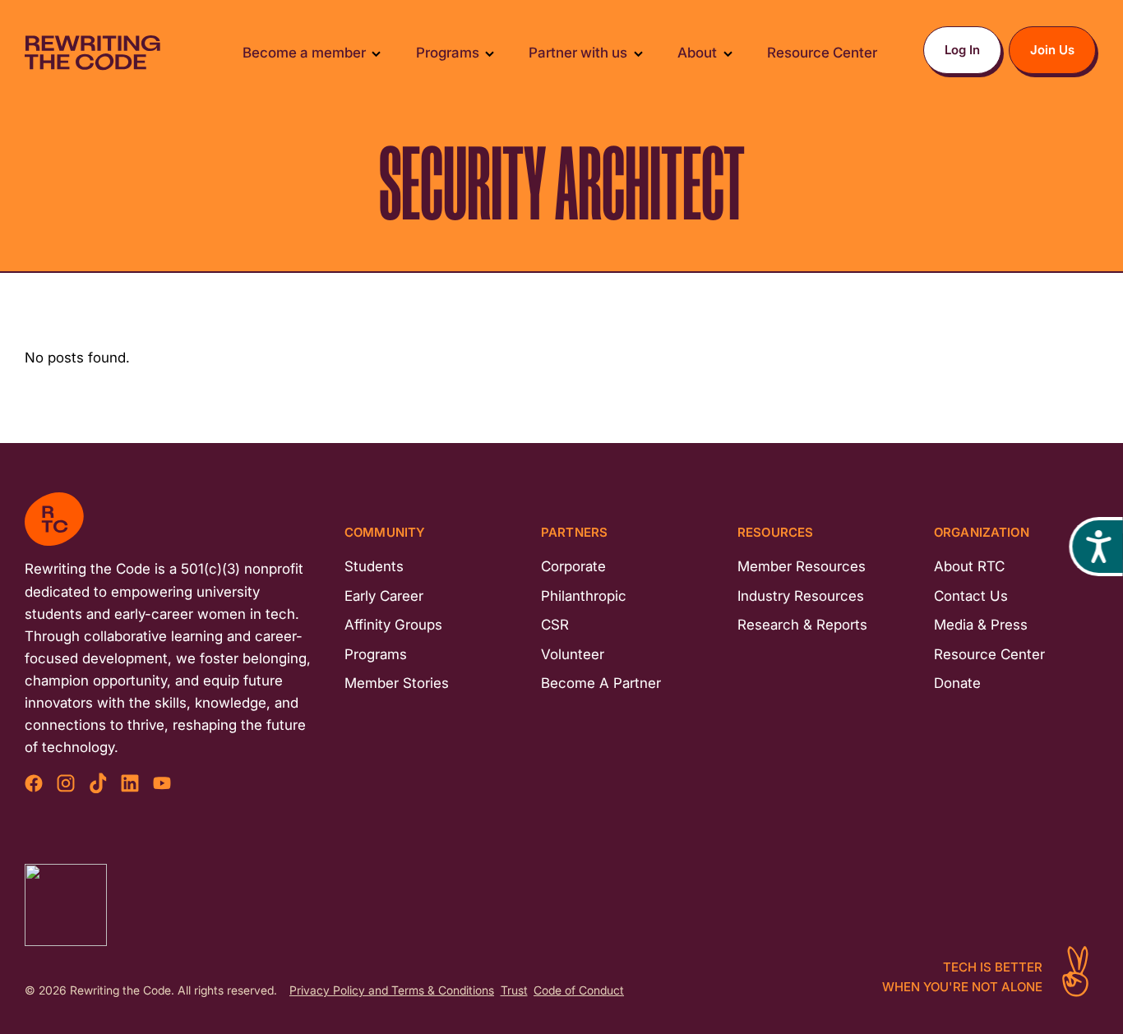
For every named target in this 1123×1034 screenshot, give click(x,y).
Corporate (573, 566)
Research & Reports (802, 624)
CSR (555, 624)
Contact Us (971, 596)
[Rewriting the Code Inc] (66, 905)
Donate (957, 683)
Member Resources (801, 566)
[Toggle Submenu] (376, 53)
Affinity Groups (393, 624)
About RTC (969, 566)
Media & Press (981, 624)
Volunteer (572, 654)
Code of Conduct (579, 991)
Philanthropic (583, 596)
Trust (514, 991)
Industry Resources (800, 596)
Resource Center (989, 654)
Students (374, 566)
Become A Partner (601, 683)
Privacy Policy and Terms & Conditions (391, 991)
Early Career (383, 596)
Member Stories (396, 683)
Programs (375, 654)
